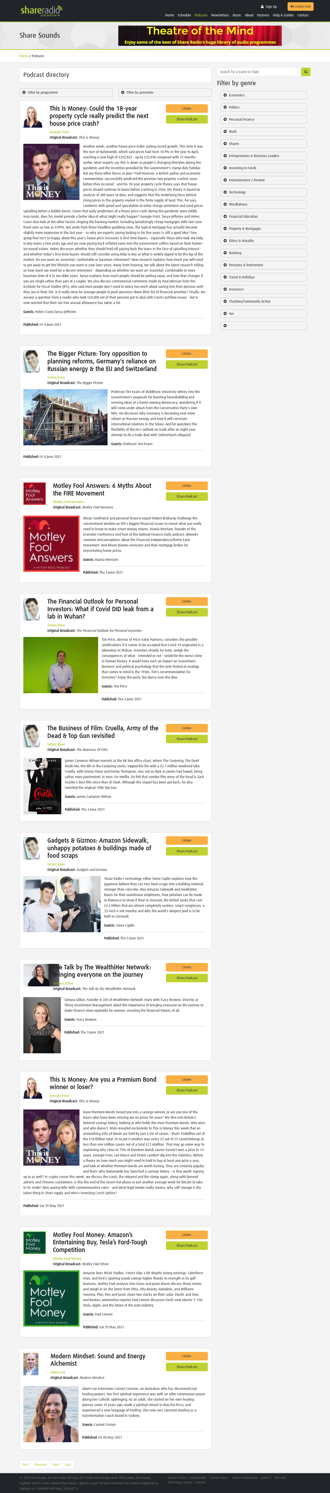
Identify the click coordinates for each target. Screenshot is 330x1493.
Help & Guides (283, 15)
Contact (303, 15)
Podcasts (201, 15)
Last (68, 1464)
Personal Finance (241, 119)
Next (56, 1464)
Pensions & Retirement (246, 265)
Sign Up (271, 7)
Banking (235, 253)
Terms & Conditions (244, 1478)
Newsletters (220, 15)
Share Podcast (186, 119)
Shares (234, 144)
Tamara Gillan (63, 983)
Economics (237, 95)
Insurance (236, 289)
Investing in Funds (242, 168)
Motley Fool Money (67, 1258)
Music (237, 15)
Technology (237, 192)
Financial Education (243, 216)
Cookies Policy (218, 1478)
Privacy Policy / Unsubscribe (187, 1478)
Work (233, 131)
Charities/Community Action (250, 301)
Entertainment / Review (247, 180)
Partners (263, 15)
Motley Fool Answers (68, 502)
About (249, 15)
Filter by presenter (140, 92)
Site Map (280, 1478)
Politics (234, 107)
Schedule (184, 15)
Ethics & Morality (241, 241)
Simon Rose (56, 377)
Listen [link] (186, 108)
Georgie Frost (59, 132)
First (25, 1464)
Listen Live (302, 6)
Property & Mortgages (245, 229)
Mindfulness (238, 204)
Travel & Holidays (242, 277)
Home (169, 15)
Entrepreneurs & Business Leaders (254, 156)
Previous (40, 1464)
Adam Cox (58, 1372)
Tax (231, 313)
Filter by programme (43, 92)
